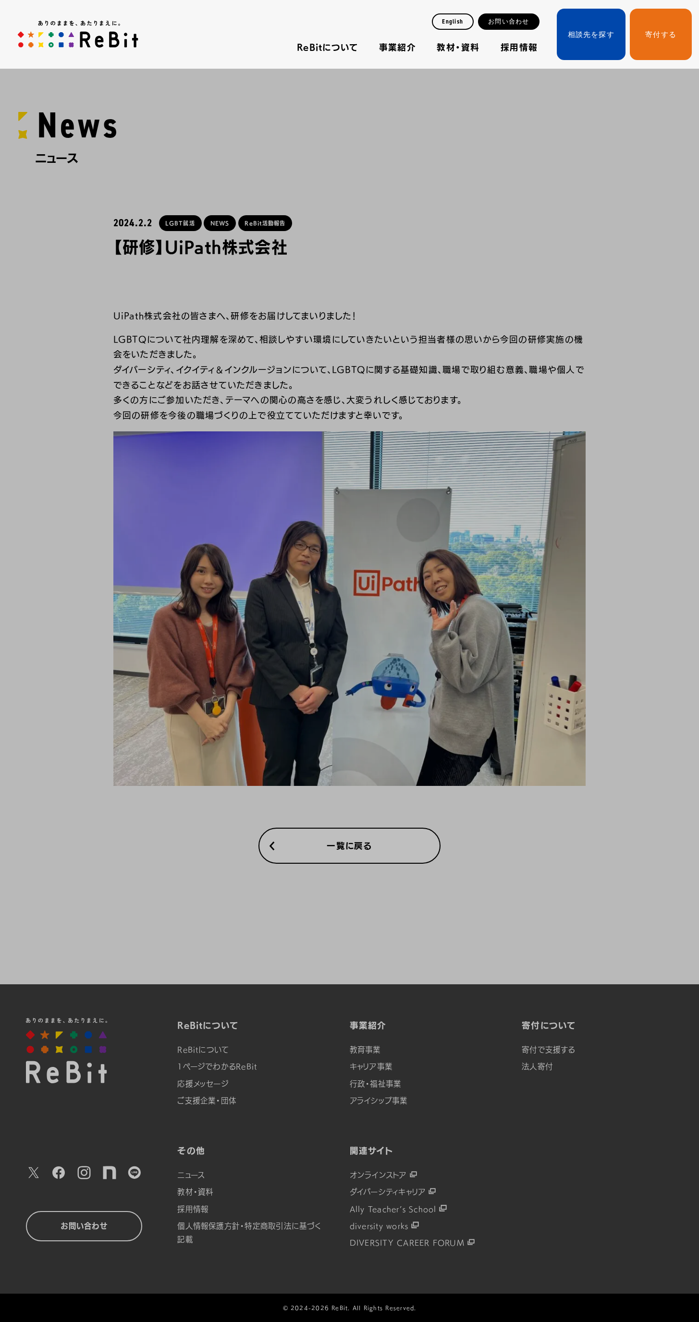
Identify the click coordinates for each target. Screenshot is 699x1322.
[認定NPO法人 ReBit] (84, 1050)
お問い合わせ (508, 21)
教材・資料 (458, 47)
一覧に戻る (349, 846)
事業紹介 (397, 47)
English (452, 21)
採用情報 (519, 47)
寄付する (660, 34)
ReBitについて (327, 47)
